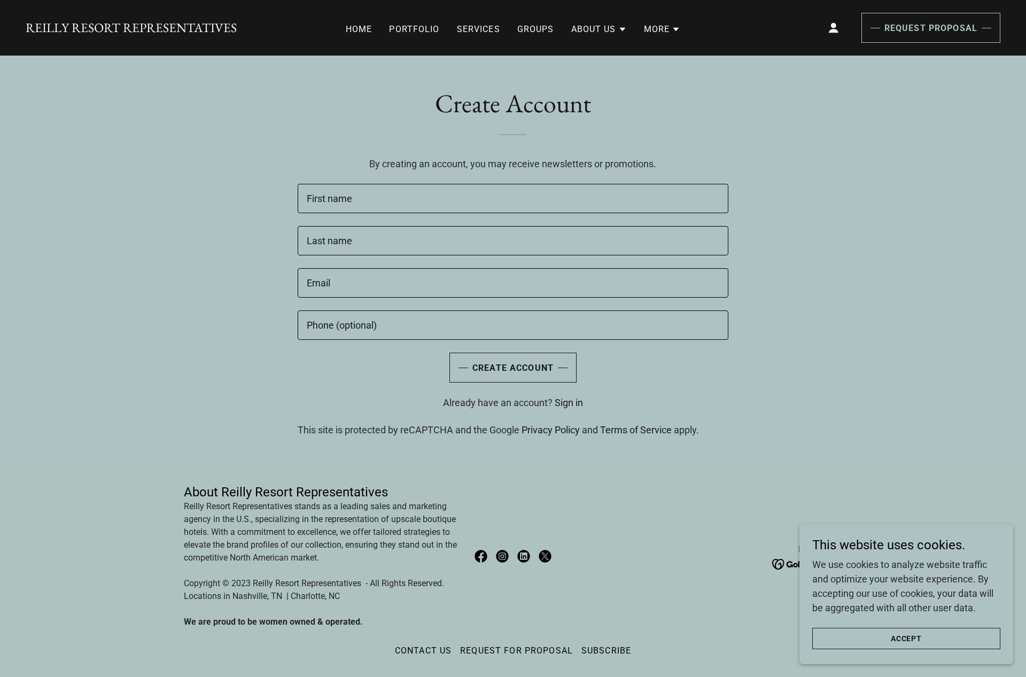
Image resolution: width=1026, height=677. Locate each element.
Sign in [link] (569, 402)
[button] (599, 29)
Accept (906, 638)
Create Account (513, 368)
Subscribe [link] (606, 650)
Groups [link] (535, 29)
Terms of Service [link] (636, 429)
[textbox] (513, 198)
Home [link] (359, 29)
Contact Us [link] (423, 650)
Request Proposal (930, 28)
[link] (131, 28)
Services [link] (478, 29)
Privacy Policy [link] (551, 429)
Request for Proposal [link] (516, 650)
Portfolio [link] (414, 29)
